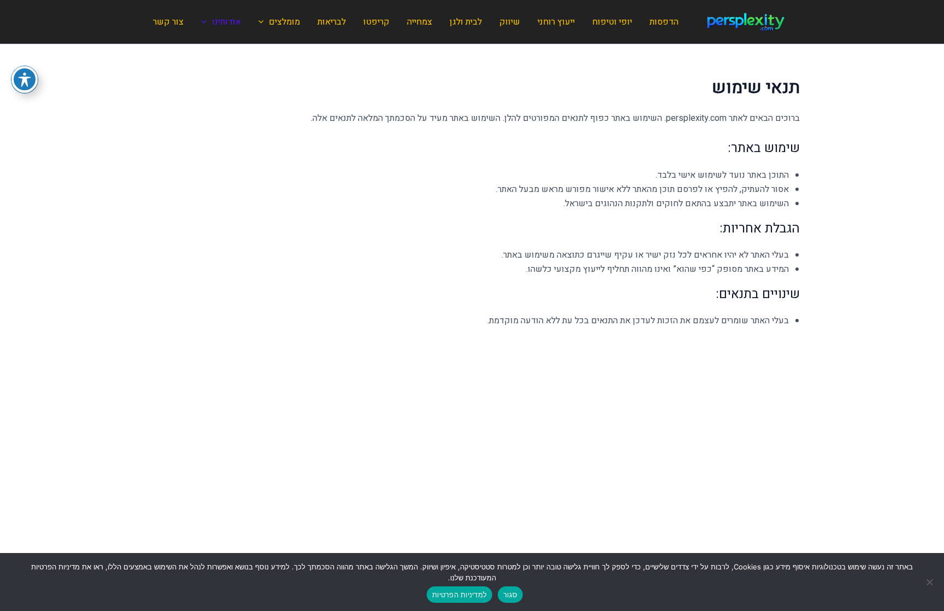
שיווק (509, 21)
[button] (263, 22)
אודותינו (226, 21)
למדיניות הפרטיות (459, 594)
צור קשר (168, 21)
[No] (930, 582)
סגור (510, 594)
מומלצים (284, 21)
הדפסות (664, 21)
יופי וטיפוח (612, 21)
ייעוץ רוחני (556, 21)
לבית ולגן (466, 21)
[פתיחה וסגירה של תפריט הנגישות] (24, 79)
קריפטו (376, 21)
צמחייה (419, 21)
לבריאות (331, 21)
